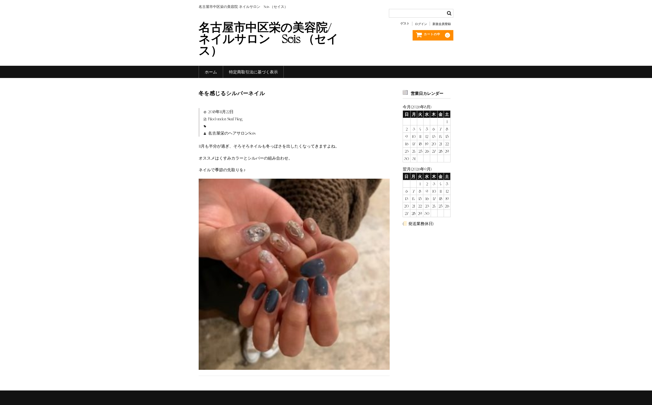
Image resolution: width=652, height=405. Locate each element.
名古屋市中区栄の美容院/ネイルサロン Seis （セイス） (268, 38)
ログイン (421, 23)
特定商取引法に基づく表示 (253, 71)
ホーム (211, 71)
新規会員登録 (441, 23)
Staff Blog (234, 118)
